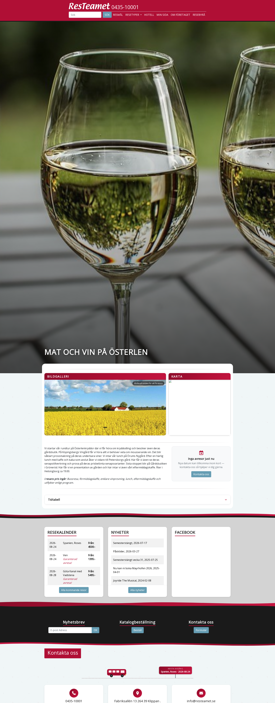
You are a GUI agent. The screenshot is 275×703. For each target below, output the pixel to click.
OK (95, 630)
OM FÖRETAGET (180, 15)
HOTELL (149, 15)
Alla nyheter (137, 590)
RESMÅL (118, 15)
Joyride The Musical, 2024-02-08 (132, 580)
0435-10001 (125, 7)
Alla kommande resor (74, 590)
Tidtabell (54, 499)
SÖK (107, 15)
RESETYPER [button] (132, 15)
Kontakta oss (201, 474)
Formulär (201, 630)
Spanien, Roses (72, 543)
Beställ (138, 630)
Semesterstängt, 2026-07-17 (130, 543)
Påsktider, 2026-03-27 (126, 551)
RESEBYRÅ (199, 15)
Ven (70, 559)
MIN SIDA (162, 15)
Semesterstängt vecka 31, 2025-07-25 (135, 560)
